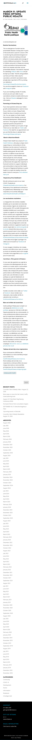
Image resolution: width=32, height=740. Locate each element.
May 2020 (6, 624)
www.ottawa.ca (7, 719)
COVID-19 (6, 682)
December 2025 (7, 444)
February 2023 (7, 537)
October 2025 (7, 450)
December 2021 (7, 572)
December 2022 (7, 542)
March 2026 (6, 436)
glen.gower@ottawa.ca (9, 710)
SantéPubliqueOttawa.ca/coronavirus (14, 359)
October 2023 (7, 515)
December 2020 (7, 605)
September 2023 (8, 518)
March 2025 (6, 469)
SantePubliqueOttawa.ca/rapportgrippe (14, 369)
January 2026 (7, 442)
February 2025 (7, 472)
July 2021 (5, 586)
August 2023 (6, 521)
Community (6, 679)
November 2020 (8, 608)
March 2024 (6, 502)
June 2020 (6, 621)
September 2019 (8, 646)
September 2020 (8, 613)
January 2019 (7, 667)
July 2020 (5, 618)
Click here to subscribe (9, 726)
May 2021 (6, 591)
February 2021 (7, 599)
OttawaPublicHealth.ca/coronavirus (13, 185)
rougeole (25, 253)
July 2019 (5, 651)
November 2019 (8, 640)
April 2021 (6, 594)
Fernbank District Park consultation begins (15, 404)
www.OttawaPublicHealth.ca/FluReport (14, 194)
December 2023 (7, 510)
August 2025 (6, 455)
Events (5, 688)
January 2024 (7, 507)
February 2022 (7, 567)
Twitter (22, 128)
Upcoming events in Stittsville (11, 411)
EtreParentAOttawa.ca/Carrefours (13, 299)
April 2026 (6, 434)
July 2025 (5, 458)
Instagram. (6, 244)
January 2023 (7, 540)
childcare (13, 71)
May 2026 (6, 431)
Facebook (26, 86)
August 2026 (6, 423)
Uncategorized (7, 696)
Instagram (9, 88)
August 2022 (6, 551)
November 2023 (8, 512)
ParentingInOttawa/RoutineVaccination (14, 84)
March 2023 (6, 534)
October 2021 (7, 578)
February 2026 (7, 439)
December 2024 (7, 477)
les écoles (6, 229)
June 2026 (6, 428)
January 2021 (7, 602)
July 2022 (5, 553)
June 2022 (6, 556)
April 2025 (6, 466)
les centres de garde (20, 227)
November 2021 (8, 575)
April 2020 (6, 627)
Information (24, 19)
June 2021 (6, 589)
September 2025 (8, 453)
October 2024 (7, 483)
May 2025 (6, 464)
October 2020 (7, 610)
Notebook (6, 693)
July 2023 (5, 523)
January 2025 (7, 474)
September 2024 (8, 485)
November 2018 (8, 673)
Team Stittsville (8, 19)
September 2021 (8, 580)
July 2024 (5, 491)
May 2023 (6, 529)
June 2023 (6, 526)
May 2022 (6, 559)
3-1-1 (4, 717)
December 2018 (7, 670)
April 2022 (6, 561)
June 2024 (6, 493)
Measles (13, 98)
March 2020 (6, 629)
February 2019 (7, 665)
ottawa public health (10, 373)
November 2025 (8, 447)
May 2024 (6, 496)
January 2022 (7, 570)
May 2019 (6, 657)
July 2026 (5, 425)
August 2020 (6, 616)
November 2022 (8, 545)
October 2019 (7, 643)
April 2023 (6, 532)
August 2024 (6, 488)
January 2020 (7, 635)
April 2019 (6, 659)
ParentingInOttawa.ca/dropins (12, 134)
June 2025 (6, 461)
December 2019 (7, 638)
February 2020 (7, 632)
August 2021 (6, 583)
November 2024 (8, 480)
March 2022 (6, 564)
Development (7, 685)
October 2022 (7, 548)
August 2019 (6, 648)
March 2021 (6, 597)
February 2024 (7, 504)
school (21, 71)
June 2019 (6, 654)
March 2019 (6, 662)
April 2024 (6, 499)
